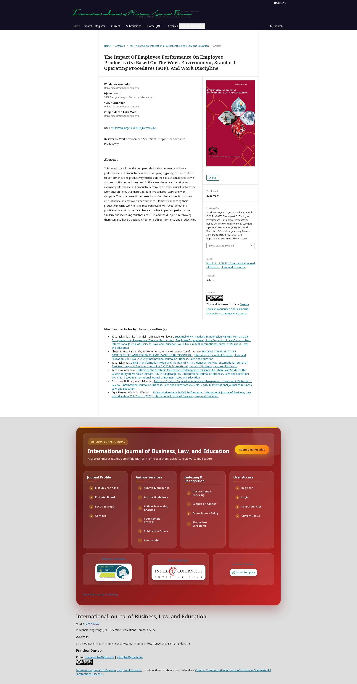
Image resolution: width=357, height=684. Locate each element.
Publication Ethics (156, 531)
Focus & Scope (104, 506)
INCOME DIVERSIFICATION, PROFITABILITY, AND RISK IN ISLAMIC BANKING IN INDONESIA (174, 353)
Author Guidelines (156, 497)
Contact (100, 516)
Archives (173, 26)
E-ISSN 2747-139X (106, 488)
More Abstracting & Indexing (100, 594)
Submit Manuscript (252, 449)
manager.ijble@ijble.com (99, 657)
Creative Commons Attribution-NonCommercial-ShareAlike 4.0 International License (228, 309)
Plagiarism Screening (200, 524)
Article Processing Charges (156, 508)
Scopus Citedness (204, 504)
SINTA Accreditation (113, 559)
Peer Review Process (152, 520)
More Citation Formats (221, 245)
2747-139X (92, 623)
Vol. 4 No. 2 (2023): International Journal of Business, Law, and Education (169, 45)
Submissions (133, 26)
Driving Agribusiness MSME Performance (178, 392)
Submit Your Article (192, 26)
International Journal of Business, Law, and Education (109, 670)
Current (115, 26)
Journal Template (243, 564)
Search (88, 26)
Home (76, 26)
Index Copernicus (178, 560)
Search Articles (251, 506)
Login (245, 497)
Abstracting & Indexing (202, 493)
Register (100, 26)
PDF (214, 177)
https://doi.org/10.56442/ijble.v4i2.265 (133, 128)
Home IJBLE (154, 26)
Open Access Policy (205, 513)
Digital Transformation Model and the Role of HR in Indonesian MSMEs (174, 362)
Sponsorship (152, 540)
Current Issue (250, 516)
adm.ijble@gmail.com (130, 657)
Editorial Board (105, 497)
